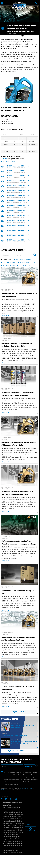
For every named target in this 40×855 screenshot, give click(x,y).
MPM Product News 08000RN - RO (18, 215)
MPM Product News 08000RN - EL (18, 176)
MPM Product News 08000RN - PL (18, 210)
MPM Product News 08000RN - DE (18, 171)
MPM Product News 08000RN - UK (18, 240)
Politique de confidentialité (25, 788)
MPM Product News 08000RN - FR (18, 191)
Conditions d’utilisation (6, 789)
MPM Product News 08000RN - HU (18, 195)
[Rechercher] (36, 2)
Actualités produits (10, 161)
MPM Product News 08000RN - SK (18, 220)
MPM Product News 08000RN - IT (18, 200)
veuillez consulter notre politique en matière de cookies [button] (13, 851)
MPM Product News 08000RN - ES (18, 186)
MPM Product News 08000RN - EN (18, 181)
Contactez (4, 159)
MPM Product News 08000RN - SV (18, 235)
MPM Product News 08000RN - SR (18, 230)
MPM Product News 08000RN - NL (18, 205)
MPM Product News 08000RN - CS (18, 166)
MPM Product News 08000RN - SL (18, 225)
